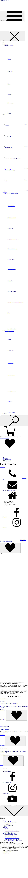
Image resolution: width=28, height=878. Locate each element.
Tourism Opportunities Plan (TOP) (12, 838)
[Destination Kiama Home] (14, 30)
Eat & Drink (5, 458)
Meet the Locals (8, 832)
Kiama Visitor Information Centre (12, 831)
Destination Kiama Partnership (9, 833)
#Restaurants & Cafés (7, 541)
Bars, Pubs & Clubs (7, 459)
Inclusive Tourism (9, 825)
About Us (5, 827)
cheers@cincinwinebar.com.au (9, 490)
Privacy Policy (6, 852)
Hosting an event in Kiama (10, 835)
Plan (3, 820)
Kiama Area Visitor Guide (10, 821)
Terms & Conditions (7, 851)
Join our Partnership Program (11, 834)
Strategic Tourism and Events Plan (12, 839)
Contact (6, 829)
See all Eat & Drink (4, 698)
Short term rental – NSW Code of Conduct (14, 840)
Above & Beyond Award (10, 836)
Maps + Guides (8, 823)
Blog (6, 826)
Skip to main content (4, 0)
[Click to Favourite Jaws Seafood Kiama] (13, 761)
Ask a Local (7, 824)
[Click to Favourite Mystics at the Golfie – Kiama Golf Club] (16, 715)
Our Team (7, 828)
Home (4, 457)
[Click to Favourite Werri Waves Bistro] (15, 741)
